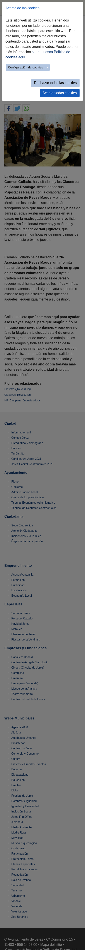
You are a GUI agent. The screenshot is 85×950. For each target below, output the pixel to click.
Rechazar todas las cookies (55, 83)
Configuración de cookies (25, 67)
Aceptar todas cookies (59, 93)
